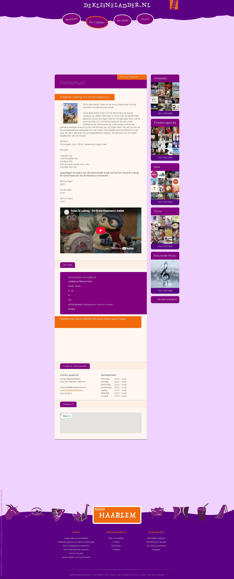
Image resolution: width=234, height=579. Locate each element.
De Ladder (97, 22)
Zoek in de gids (76, 553)
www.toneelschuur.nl (70, 390)
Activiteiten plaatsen (156, 538)
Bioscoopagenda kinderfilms (76, 546)
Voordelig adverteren (156, 546)
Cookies (116, 550)
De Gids (123, 20)
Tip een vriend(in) (167, 299)
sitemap (3, 577)
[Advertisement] (117, 51)
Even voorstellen (116, 538)
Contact (116, 542)
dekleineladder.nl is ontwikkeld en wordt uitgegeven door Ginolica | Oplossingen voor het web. (1, 532)
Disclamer (116, 546)
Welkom (71, 19)
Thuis (145, 19)
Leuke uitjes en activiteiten (76, 538)
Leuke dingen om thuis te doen (76, 557)
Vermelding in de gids (156, 542)
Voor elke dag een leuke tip (76, 550)
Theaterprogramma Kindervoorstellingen (76, 542)
